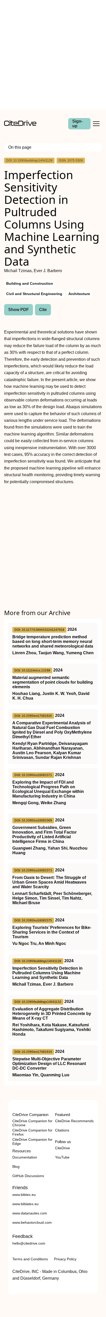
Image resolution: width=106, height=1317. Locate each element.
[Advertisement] (53, 55)
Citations (62, 1130)
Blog (16, 1166)
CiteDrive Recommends (74, 1121)
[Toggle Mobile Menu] (96, 123)
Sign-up (77, 123)
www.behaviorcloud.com (32, 1222)
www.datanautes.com (29, 1213)
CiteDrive (62, 1148)
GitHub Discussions (28, 1176)
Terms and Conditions (30, 1259)
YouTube (62, 1157)
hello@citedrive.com (28, 1243)
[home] (20, 124)
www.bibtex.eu (24, 1195)
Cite (43, 309)
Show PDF (18, 309)
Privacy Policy (65, 1259)
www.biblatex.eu (25, 1204)
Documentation (24, 1157)
